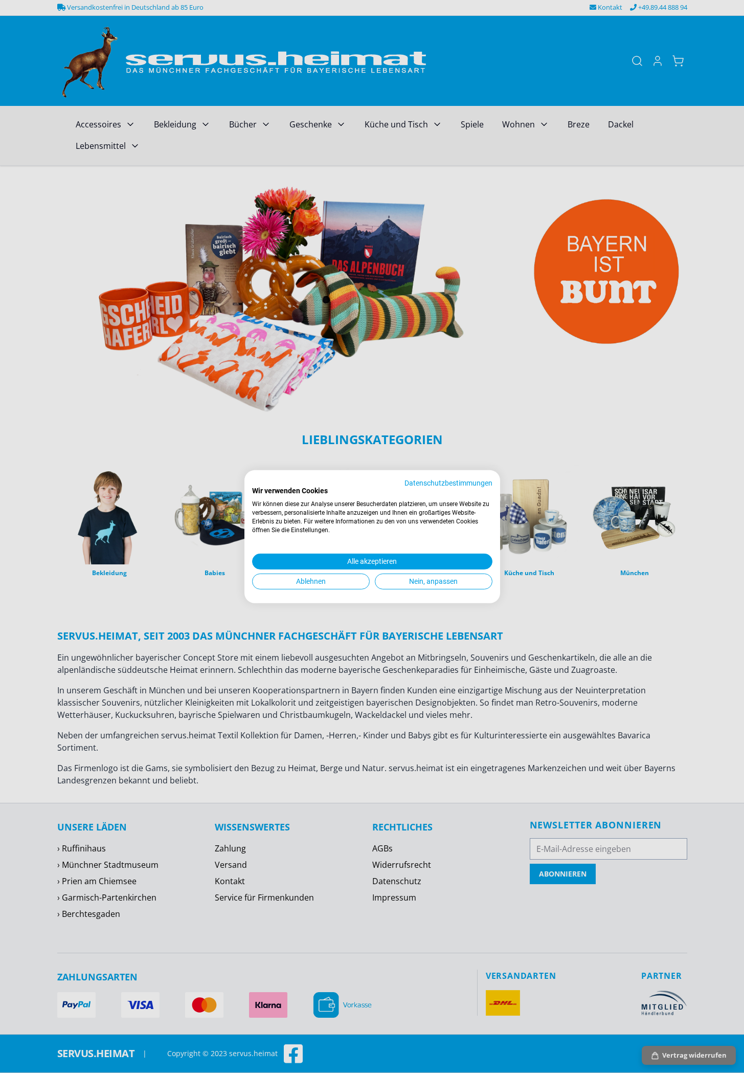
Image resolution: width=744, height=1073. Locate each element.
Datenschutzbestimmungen (448, 482)
